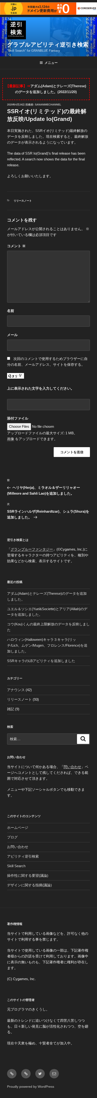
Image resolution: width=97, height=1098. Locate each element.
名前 (10, 311)
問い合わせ (72, 767)
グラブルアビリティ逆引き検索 (48, 44)
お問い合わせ (17, 847)
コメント (16, 246)
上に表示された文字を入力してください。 (40, 388)
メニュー (51, 63)
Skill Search (16, 866)
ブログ (12, 837)
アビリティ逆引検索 (23, 856)
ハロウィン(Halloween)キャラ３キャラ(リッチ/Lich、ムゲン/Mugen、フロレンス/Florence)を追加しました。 (47, 645)
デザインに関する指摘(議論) (29, 885)
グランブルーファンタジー (32, 549)
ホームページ (17, 828)
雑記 (10, 709)
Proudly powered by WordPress (30, 1086)
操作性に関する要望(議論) (27, 875)
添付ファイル (17, 418)
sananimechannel (48, 104)
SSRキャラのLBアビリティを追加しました (41, 661)
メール (12, 335)
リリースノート (23, 200)
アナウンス (16, 690)
